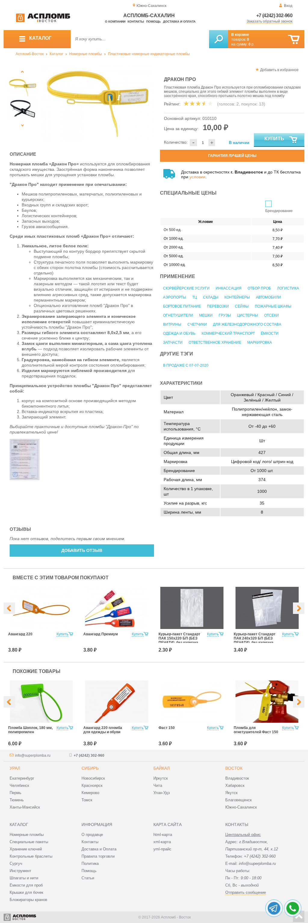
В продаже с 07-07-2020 (185, 365)
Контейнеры (237, 297)
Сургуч (16, 863)
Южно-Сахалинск (241, 807)
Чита (157, 785)
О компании (115, 21)
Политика (90, 863)
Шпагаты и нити (24, 878)
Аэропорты (174, 297)
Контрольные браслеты (31, 856)
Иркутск (160, 778)
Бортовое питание (182, 306)
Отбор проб (259, 288)
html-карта (162, 834)
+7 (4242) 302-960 (274, 15)
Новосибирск (93, 778)
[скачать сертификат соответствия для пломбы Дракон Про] (25, 478)
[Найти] (218, 39)
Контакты (136, 21)
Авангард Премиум (100, 634)
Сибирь (90, 768)
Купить (274, 138)
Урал (15, 768)
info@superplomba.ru (33, 755)
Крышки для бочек (26, 892)
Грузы (225, 315)
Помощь (153, 21)
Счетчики (197, 324)
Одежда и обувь (179, 333)
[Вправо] (298, 608)
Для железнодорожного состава (247, 324)
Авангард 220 (20, 634)
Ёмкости (270, 333)
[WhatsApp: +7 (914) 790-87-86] (292, 908)
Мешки (206, 315)
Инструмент (20, 870)
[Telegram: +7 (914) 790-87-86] (274, 908)
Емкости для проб (26, 885)
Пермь (15, 792)
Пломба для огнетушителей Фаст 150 (256, 730)
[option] (97, 104)
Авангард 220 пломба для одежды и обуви (102, 730)
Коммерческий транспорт (228, 333)
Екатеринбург (22, 778)
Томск (87, 800)
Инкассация (229, 288)
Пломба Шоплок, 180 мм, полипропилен (30, 730)
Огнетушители (178, 315)
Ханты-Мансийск (25, 807)
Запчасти (173, 342)
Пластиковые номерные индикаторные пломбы (149, 54)
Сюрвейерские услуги (186, 288)
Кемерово (90, 792)
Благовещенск (238, 800)
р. (251, 44)
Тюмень (17, 800)
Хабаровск (235, 785)
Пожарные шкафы (273, 306)
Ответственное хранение (215, 342)
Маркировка (259, 342)
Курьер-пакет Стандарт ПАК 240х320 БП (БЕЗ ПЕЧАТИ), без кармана (255, 638)
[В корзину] (294, 39)
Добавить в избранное (279, 70)
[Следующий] (22, 125)
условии (197, 176)
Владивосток (237, 778)
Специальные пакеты (29, 842)
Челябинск (19, 785)
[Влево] (9, 608)
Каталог (56, 54)
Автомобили (268, 297)
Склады (210, 297)
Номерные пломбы (85, 54)
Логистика (288, 288)
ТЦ (194, 297)
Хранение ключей (26, 849)
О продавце (92, 834)
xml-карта (162, 842)
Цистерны (247, 315)
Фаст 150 (167, 728)
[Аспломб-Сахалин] (43, 21)
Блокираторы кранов (28, 899)
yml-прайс (162, 849)
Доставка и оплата (179, 21)
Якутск (231, 792)
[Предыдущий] (22, 71)
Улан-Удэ (161, 792)
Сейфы (242, 306)
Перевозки (218, 306)
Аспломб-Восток (30, 54)
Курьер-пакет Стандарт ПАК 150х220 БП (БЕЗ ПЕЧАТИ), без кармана (179, 638)
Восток (233, 768)
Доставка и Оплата (99, 849)
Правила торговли (98, 856)
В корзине (240, 35)
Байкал (161, 768)
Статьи (88, 878)
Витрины (172, 324)
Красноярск (92, 785)
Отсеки (271, 315)
